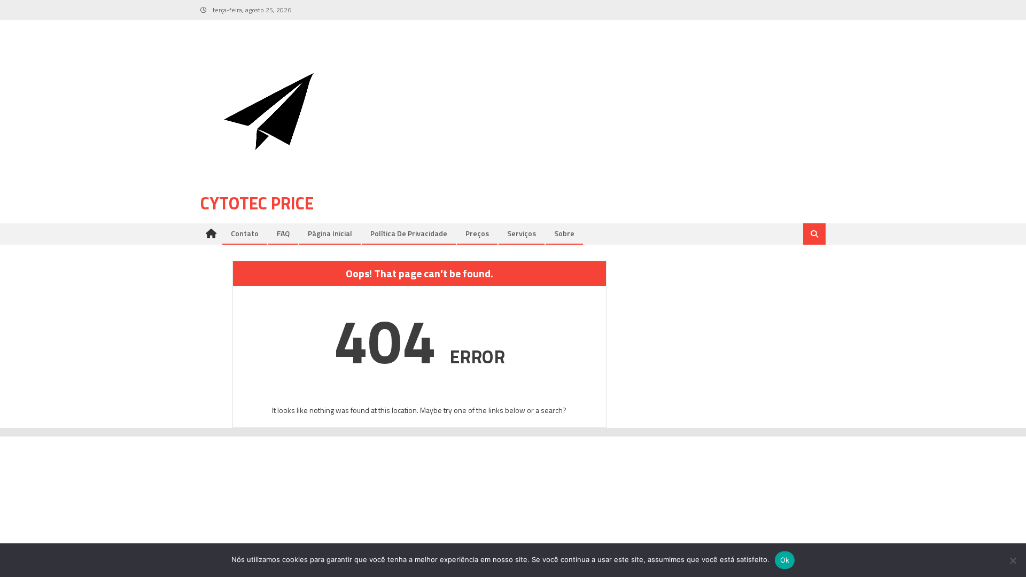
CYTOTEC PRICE (257, 203)
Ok (785, 560)
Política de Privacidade (408, 233)
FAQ (283, 233)
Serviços (521, 233)
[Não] (1012, 560)
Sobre (564, 233)
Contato (245, 233)
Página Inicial (330, 233)
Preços (477, 233)
